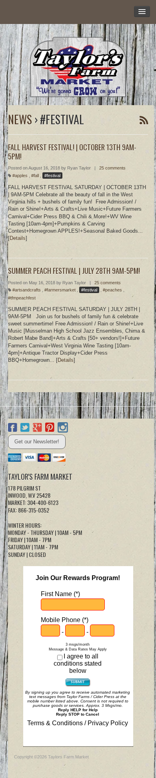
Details (18, 238)
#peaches (112, 289)
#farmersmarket (60, 289)
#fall (35, 175)
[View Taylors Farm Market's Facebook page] (12, 429)
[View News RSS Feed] (144, 120)
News (20, 119)
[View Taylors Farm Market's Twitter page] (25, 429)
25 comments (112, 168)
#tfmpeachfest (22, 297)
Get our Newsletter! (36, 442)
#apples (20, 175)
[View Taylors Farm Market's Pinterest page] (49, 429)
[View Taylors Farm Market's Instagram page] (63, 429)
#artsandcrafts (26, 289)
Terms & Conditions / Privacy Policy (77, 723)
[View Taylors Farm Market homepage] (78, 64)
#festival (52, 175)
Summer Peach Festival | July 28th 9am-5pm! (74, 270)
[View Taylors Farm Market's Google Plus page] (37, 429)
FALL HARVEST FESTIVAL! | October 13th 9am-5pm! (72, 152)
